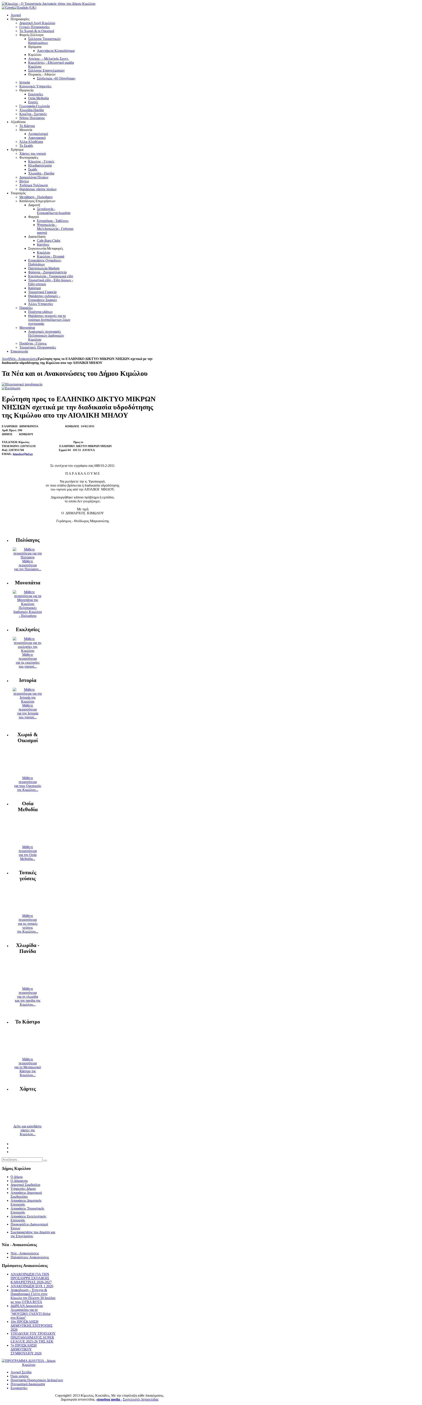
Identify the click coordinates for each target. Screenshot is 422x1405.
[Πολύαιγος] (27, 557)
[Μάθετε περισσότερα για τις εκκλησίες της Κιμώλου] (27, 651)
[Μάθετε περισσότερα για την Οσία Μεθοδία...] (27, 843)
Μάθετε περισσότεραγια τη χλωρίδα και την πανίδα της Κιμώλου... (27, 996)
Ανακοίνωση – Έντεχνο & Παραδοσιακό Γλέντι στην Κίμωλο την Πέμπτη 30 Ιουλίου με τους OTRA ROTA (33, 1296)
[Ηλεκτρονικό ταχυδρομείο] (22, 384)
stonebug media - (109, 1399)
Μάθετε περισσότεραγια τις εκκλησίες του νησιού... (28, 660)
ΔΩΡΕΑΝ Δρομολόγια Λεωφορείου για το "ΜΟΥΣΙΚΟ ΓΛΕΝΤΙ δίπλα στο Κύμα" (30, 1312)
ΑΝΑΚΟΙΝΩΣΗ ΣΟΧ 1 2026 (32, 1286)
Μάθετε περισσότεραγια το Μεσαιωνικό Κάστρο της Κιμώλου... (27, 1067)
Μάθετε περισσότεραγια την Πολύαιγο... (27, 565)
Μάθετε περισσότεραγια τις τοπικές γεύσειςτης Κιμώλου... (27, 923)
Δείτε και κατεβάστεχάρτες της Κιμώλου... (27, 1130)
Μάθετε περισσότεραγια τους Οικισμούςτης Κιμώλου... (27, 784)
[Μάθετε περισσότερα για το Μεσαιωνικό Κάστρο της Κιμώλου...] (27, 1055)
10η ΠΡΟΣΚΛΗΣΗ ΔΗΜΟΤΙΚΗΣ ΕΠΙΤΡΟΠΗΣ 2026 (32, 1325)
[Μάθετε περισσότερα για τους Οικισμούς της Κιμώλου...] (27, 774)
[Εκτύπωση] (11, 388)
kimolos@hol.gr (23, 454)
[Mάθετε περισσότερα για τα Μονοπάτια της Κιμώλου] (27, 604)
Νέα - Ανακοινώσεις (23, 359)
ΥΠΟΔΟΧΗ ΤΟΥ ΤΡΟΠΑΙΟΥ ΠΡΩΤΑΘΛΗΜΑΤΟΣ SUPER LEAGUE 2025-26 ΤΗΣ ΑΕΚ (33, 1337)
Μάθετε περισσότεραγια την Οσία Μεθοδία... (28, 853)
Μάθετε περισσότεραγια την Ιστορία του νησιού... (27, 711)
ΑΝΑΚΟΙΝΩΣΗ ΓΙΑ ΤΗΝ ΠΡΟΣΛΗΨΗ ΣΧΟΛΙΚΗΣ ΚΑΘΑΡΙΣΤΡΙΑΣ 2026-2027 (31, 1278)
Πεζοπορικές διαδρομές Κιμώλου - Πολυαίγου (27, 612)
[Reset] (45, 1160)
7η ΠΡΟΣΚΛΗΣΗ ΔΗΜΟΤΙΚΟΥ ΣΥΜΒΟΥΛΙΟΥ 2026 (26, 1349)
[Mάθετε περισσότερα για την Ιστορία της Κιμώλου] (27, 701)
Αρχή (5, 359)
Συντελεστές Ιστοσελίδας (140, 1399)
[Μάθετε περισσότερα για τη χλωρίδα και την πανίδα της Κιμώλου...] (27, 985)
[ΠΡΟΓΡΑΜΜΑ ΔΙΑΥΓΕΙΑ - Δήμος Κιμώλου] (29, 1365)
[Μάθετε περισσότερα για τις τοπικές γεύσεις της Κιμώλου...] (27, 912)
